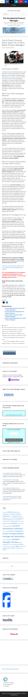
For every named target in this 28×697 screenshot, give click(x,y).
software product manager (9, 548)
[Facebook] (7, 1)
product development (8, 526)
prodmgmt (8, 523)
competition (12, 514)
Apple (14, 512)
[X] (11, 1)
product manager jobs (7, 539)
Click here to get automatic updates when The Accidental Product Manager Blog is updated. (13, 267)
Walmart (5, 549)
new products (14, 521)
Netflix (14, 519)
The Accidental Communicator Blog (12, 473)
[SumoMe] (25, 1)
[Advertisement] (13, 652)
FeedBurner (17, 442)
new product (18, 519)
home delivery (13, 331)
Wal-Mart (13, 335)
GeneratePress (14, 695)
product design (20, 523)
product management (16, 531)
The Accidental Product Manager (14, 19)
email (11, 516)
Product (5, 325)
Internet (19, 331)
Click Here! (14, 277)
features (20, 516)
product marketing (18, 544)
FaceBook (15, 516)
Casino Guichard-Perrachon (10, 327)
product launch (6, 531)
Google (4, 518)
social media (22, 546)
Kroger (23, 518)
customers (6, 516)
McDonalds (5, 333)
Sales (17, 546)
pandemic (20, 521)
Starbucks (18, 548)
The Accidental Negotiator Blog (11, 488)
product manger (11, 544)
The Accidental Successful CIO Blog (12, 496)
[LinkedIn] (16, 1)
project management (11, 546)
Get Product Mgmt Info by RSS (14, 415)
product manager (9, 534)
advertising (5, 512)
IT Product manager (16, 518)
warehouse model (21, 335)
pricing (4, 523)
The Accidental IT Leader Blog (10, 480)
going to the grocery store (11, 77)
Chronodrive (22, 327)
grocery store (5, 331)
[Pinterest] (21, 1)
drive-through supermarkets (9, 329)
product (14, 523)
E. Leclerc (19, 329)
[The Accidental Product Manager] (6, 607)
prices (23, 521)
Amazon (10, 512)
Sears (8, 335)
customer (18, 514)
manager (5, 519)
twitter (21, 548)
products (5, 546)
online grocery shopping (14, 333)
